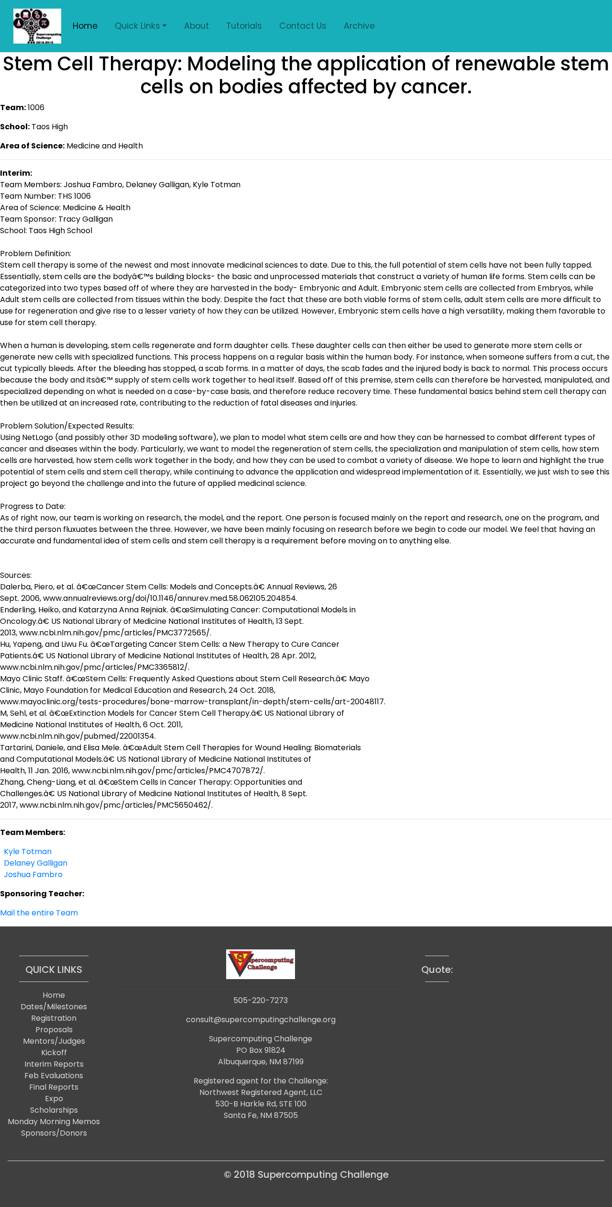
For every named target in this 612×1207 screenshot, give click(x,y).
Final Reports (53, 1087)
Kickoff (54, 1052)
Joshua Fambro (33, 874)
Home (85, 26)
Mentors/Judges (54, 1041)
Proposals (54, 1029)
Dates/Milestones (54, 1006)
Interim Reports (54, 1064)
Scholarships (54, 1110)
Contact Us (303, 26)
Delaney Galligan (35, 863)
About (196, 26)
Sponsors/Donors (54, 1133)
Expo (54, 1098)
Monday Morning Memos (54, 1121)
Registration (53, 1018)
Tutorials (244, 26)
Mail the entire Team (39, 912)
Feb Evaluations (53, 1075)
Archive (359, 26)
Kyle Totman (28, 851)
